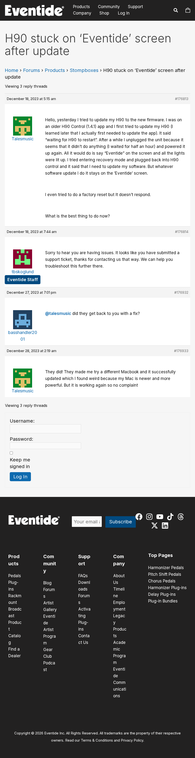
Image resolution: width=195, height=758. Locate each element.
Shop (104, 13)
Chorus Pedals (162, 581)
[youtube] (161, 516)
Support (135, 7)
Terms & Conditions (97, 740)
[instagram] (150, 516)
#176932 (181, 292)
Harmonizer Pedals (166, 567)
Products (81, 7)
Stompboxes (84, 70)
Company (82, 13)
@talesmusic (58, 313)
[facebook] (140, 516)
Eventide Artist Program (49, 629)
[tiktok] (171, 516)
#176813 (181, 98)
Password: (21, 439)
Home (11, 70)
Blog (47, 583)
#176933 (181, 351)
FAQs (83, 575)
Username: (22, 421)
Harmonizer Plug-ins (167, 587)
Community (109, 7)
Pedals (14, 575)
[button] (176, 11)
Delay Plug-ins (162, 594)
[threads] (181, 516)
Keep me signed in (20, 463)
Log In (124, 13)
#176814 (181, 231)
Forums (31, 70)
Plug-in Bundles (163, 601)
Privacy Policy (132, 740)
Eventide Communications (119, 682)
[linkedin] (166, 525)
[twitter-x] (155, 525)
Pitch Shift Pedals (164, 574)
